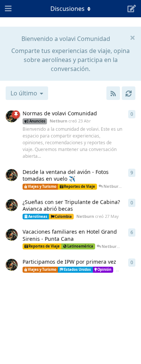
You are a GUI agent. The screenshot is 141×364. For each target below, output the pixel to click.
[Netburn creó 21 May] (12, 265)
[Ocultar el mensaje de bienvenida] (132, 37)
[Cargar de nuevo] (128, 93)
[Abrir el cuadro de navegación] (7, 8)
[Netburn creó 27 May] (12, 205)
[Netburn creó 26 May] (12, 175)
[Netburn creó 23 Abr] (12, 116)
